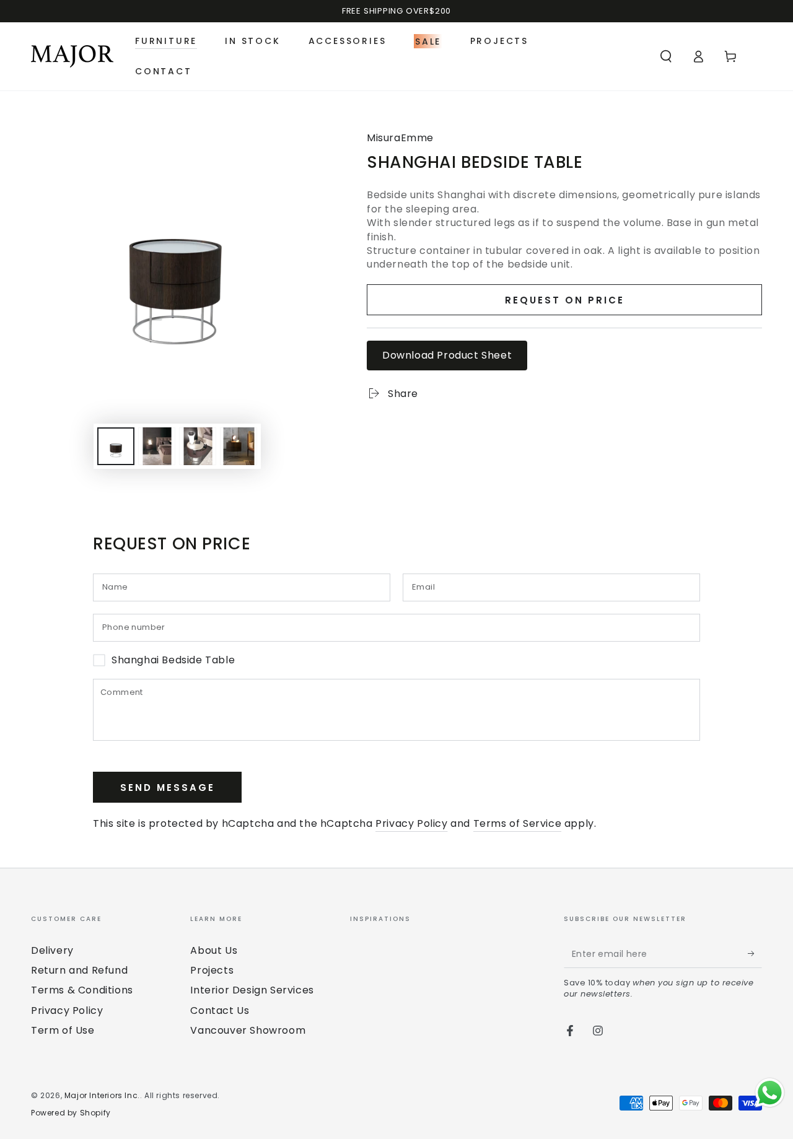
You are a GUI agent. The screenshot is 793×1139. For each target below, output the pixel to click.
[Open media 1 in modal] (177, 259)
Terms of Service (517, 823)
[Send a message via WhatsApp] (770, 1093)
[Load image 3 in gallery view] (197, 446)
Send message (167, 787)
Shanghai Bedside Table (173, 660)
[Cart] (730, 56)
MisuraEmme (400, 138)
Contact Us (219, 1010)
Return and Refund (79, 970)
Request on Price (564, 300)
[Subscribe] (755, 953)
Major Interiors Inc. (102, 1095)
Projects (212, 970)
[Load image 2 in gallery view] (156, 446)
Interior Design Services (251, 990)
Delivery (52, 950)
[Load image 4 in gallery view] (238, 446)
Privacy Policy (411, 823)
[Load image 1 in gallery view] (115, 446)
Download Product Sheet (447, 355)
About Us (213, 950)
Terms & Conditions (82, 990)
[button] (666, 56)
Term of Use (63, 1030)
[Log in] (698, 56)
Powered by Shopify (71, 1113)
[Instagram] (597, 1030)
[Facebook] (570, 1030)
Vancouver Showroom (247, 1030)
